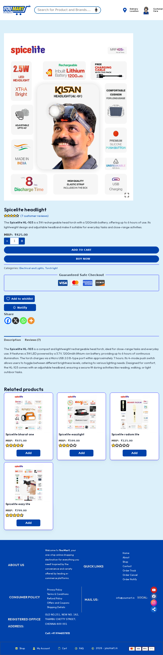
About (126, 557)
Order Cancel (130, 574)
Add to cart (81, 249)
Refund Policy (54, 598)
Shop (125, 561)
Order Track (129, 570)
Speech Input (96, 10)
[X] (15, 320)
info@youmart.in (125, 597)
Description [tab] (12, 340)
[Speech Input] (67, 10)
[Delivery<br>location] (125, 10)
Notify (22, 307)
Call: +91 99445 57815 (57, 633)
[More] (31, 320)
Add (28, 453)
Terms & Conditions (58, 594)
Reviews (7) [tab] (33, 340)
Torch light (51, 268)
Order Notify (130, 579)
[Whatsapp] (23, 320)
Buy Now (83, 258)
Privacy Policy (54, 589)
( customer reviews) (34, 216)
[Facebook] (7, 320)
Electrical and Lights (31, 268)
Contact (127, 566)
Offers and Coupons (58, 602)
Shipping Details (56, 607)
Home (126, 553)
